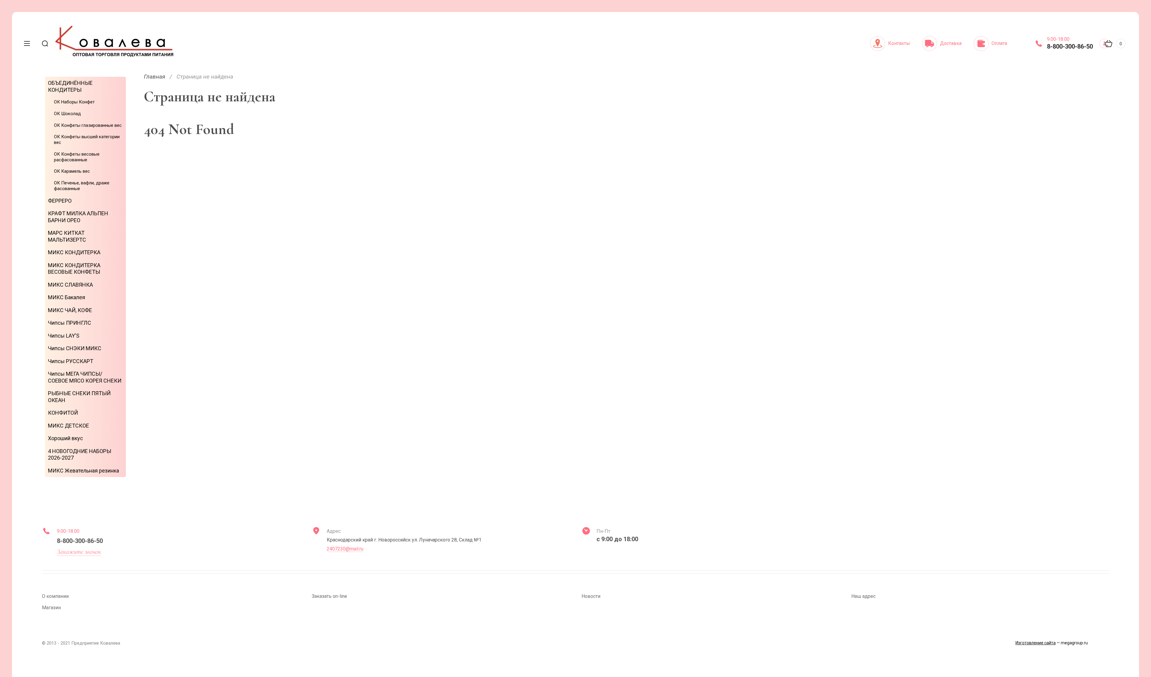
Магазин (51, 607)
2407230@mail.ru (345, 549)
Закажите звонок (79, 552)
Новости (590, 596)
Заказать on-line (329, 596)
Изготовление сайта (1036, 642)
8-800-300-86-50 (1070, 46)
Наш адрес (863, 596)
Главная (154, 76)
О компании (55, 596)
